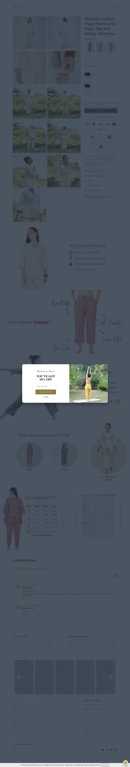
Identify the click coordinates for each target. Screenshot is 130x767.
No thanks (45, 397)
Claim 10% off (45, 392)
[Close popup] (104, 367)
